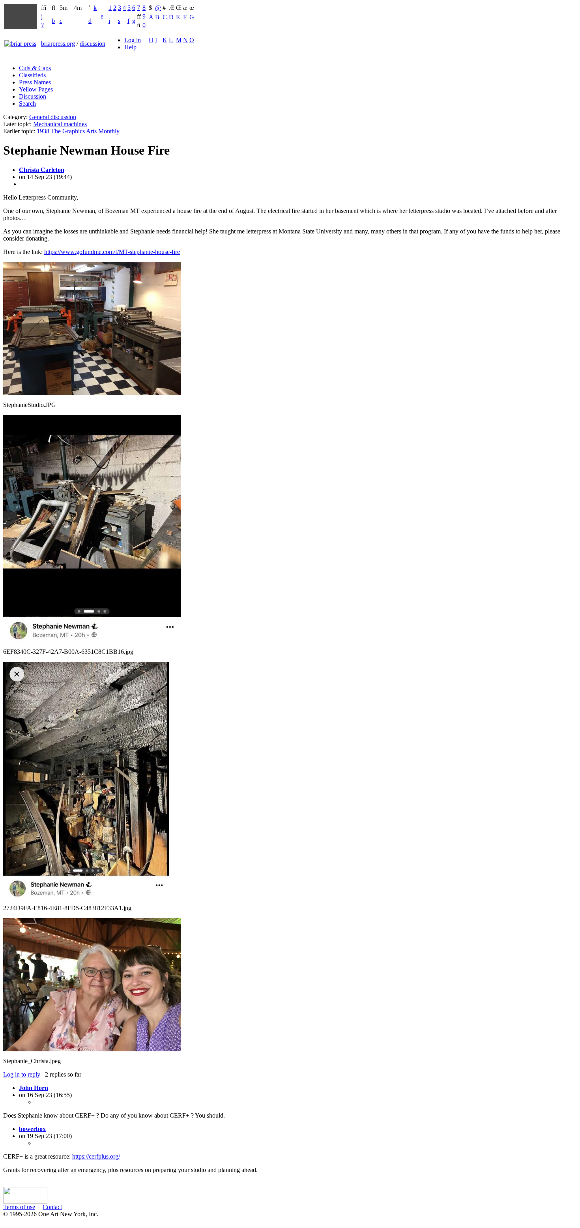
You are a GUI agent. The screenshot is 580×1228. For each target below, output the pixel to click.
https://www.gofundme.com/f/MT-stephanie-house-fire (112, 251)
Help (130, 47)
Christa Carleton (41, 169)
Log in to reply (21, 1074)
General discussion (52, 117)
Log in (132, 40)
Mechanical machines (60, 124)
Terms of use (19, 1207)
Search (27, 103)
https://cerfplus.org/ (96, 1156)
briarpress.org (58, 43)
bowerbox (32, 1128)
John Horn (33, 1087)
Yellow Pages (36, 89)
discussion (92, 43)
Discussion (32, 96)
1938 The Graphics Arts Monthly (78, 131)
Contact (52, 1207)
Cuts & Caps (35, 68)
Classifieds (32, 75)
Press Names (35, 82)
